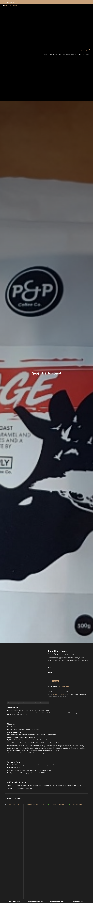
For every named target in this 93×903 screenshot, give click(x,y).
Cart (83, 54)
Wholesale (73, 54)
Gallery (79, 54)
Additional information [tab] (41, 703)
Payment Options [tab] (28, 703)
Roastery (55, 54)
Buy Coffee (61, 54)
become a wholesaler (58, 694)
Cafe (50, 54)
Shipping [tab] (19, 703)
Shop (67, 54)
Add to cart (55, 681)
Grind (49, 667)
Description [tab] (11, 703)
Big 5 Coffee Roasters (64, 686)
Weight (50, 672)
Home (45, 54)
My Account (72, 50)
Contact (87, 54)
